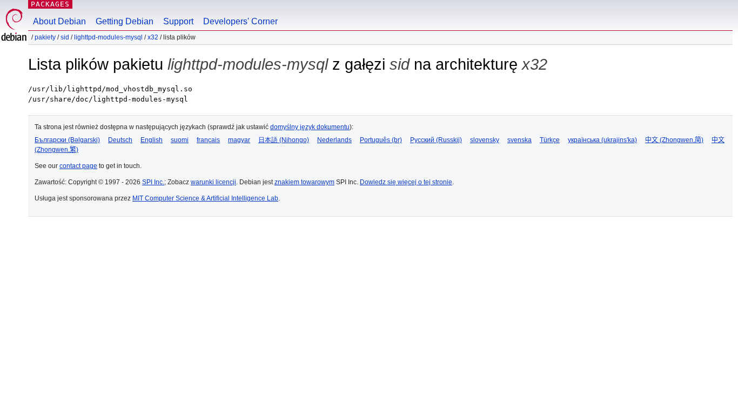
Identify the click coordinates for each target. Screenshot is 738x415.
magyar (239, 140)
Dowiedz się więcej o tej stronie (406, 182)
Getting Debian (124, 21)
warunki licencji (213, 182)
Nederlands (334, 140)
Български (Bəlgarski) (67, 140)
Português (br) (381, 140)
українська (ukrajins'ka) (602, 140)
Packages (50, 4)
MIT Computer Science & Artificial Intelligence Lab (205, 198)
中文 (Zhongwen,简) (674, 140)
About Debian (59, 21)
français (208, 140)
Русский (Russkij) (436, 140)
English (151, 140)
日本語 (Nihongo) (283, 140)
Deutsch (120, 140)
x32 (152, 37)
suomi (180, 140)
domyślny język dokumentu (310, 127)
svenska (519, 140)
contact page (78, 166)
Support (178, 21)
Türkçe (550, 140)
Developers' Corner (240, 21)
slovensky (484, 140)
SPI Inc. (153, 182)
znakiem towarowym (304, 182)
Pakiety (45, 37)
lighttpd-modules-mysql (108, 37)
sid (65, 37)
